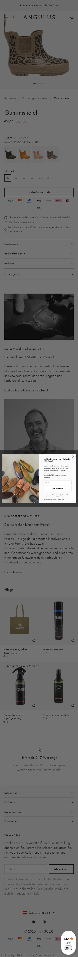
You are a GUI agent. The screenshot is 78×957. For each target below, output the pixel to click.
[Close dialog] (73, 456)
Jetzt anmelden (57, 488)
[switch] (68, 948)
